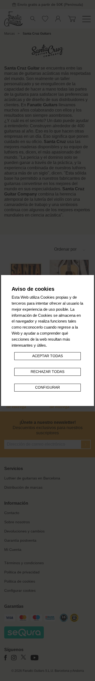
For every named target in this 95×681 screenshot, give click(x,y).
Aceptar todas (47, 356)
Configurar (47, 387)
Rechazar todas (47, 372)
